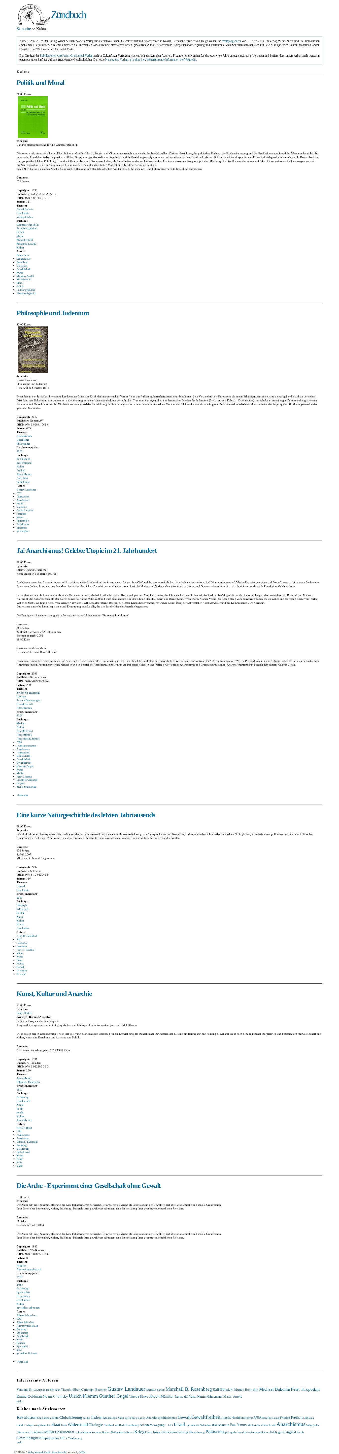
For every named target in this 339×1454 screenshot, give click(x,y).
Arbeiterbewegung (152, 1425)
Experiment (23, 1296)
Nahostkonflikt (208, 1424)
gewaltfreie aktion (135, 1417)
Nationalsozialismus (122, 1432)
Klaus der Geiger (25, 766)
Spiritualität (23, 1292)
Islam (55, 1417)
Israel (179, 1424)
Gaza (64, 1424)
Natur (20, 916)
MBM (82, 1452)
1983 (20, 1277)
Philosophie (23, 443)
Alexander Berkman (48, 1389)
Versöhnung (75, 1438)
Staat (55, 1424)
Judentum (22, 477)
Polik (20, 1108)
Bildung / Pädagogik (28, 1081)
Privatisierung (197, 1432)
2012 (20, 451)
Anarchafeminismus (28, 738)
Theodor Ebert (70, 1389)
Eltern (148, 1432)
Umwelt (21, 886)
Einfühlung (132, 1424)
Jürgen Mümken (161, 1396)
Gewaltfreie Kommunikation (253, 1432)
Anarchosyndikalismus (161, 1417)
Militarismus (254, 1424)
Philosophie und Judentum (53, 313)
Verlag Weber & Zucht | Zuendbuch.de (47, 1452)
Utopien (21, 696)
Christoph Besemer (94, 1389)
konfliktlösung (270, 1417)
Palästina (214, 1431)
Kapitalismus (50, 1438)
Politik (20, 232)
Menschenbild (25, 239)
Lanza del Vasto (186, 1396)
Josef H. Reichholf (27, 935)
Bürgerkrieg (33, 1424)
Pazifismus (238, 1424)
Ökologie (22, 905)
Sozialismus (23, 458)
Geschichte (23, 213)
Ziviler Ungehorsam (28, 692)
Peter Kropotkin (305, 1389)
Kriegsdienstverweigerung (170, 1432)
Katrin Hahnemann (210, 1396)
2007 (20, 897)
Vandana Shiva (27, 1389)
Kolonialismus (83, 1432)
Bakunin (223, 1425)
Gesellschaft (23, 1100)
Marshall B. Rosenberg (189, 1389)
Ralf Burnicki (223, 1389)
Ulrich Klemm (83, 1396)
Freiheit (21, 470)
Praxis (300, 1432)
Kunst (20, 1104)
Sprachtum (23, 481)
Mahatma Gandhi (26, 243)
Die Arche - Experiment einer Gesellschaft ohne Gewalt (89, 1185)
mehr (20, 1401)
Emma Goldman (29, 1396)
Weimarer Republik (28, 224)
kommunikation (101, 1432)
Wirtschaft (22, 909)
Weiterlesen (22, 795)
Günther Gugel (114, 1396)
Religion (21, 1265)
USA (258, 1417)
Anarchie (45, 1424)
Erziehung (23, 1097)
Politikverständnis (27, 228)
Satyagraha (312, 1424)
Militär (49, 1432)
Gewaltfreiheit (25, 209)
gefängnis (230, 1432)
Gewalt (184, 1417)
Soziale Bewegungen (28, 700)
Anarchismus (24, 435)
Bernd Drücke (23, 755)
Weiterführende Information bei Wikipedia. (172, 59)
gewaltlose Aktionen (28, 1307)
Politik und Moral (40, 82)
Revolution (26, 1417)
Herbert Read (24, 1127)
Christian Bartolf (155, 1389)
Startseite (24, 29)
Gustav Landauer (26, 489)
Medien (21, 723)
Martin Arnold (232, 1396)
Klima (20, 924)
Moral (20, 236)
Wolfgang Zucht (231, 41)
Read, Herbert (25, 1012)
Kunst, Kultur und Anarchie (54, 993)
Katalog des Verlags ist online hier (125, 59)
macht (20, 1112)
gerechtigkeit (24, 462)
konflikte (120, 1424)
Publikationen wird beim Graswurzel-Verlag (66, 55)
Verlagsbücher (25, 216)
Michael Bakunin (274, 1389)
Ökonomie (23, 1432)
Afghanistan (110, 1417)
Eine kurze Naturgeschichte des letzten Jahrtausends (86, 815)
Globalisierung (70, 1417)
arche (20, 1284)
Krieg (139, 1431)
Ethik (63, 1438)
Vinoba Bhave (138, 1396)
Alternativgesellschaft (29, 1269)
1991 (20, 1089)
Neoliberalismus (242, 1417)
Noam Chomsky (55, 1396)
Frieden (285, 1417)
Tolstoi (169, 1424)
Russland (109, 1424)
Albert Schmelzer (26, 1315)
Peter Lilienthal (24, 776)
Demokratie (269, 1424)
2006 (20, 715)
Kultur (20, 247)
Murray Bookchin (246, 1389)
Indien (96, 1417)
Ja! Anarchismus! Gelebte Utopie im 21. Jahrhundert (86, 550)
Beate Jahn (23, 255)
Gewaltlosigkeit (29, 1438)
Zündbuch (68, 14)
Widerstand (78, 1424)
